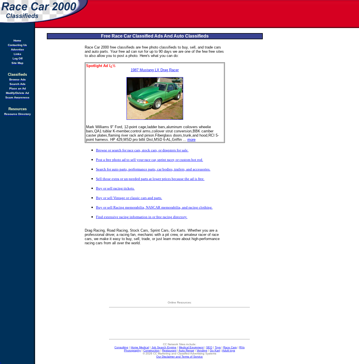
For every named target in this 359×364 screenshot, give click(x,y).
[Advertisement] (224, 14)
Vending (202, 350)
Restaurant (169, 350)
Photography (132, 350)
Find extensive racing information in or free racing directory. (141, 217)
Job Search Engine (163, 347)
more (191, 139)
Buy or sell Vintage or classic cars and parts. (129, 198)
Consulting (121, 347)
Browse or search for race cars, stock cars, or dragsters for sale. (142, 150)
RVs (242, 347)
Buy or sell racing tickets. (115, 188)
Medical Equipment (191, 347)
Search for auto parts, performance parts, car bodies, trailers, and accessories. (153, 169)
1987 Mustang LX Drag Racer (155, 70)
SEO (209, 347)
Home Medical (140, 347)
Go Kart (215, 350)
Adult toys (228, 350)
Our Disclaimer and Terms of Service (179, 356)
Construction (151, 350)
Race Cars (230, 347)
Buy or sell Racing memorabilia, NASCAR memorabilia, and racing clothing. (154, 207)
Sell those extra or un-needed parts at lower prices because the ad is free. (150, 179)
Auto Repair (186, 350)
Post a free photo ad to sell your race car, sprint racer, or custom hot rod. (149, 160)
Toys (218, 347)
